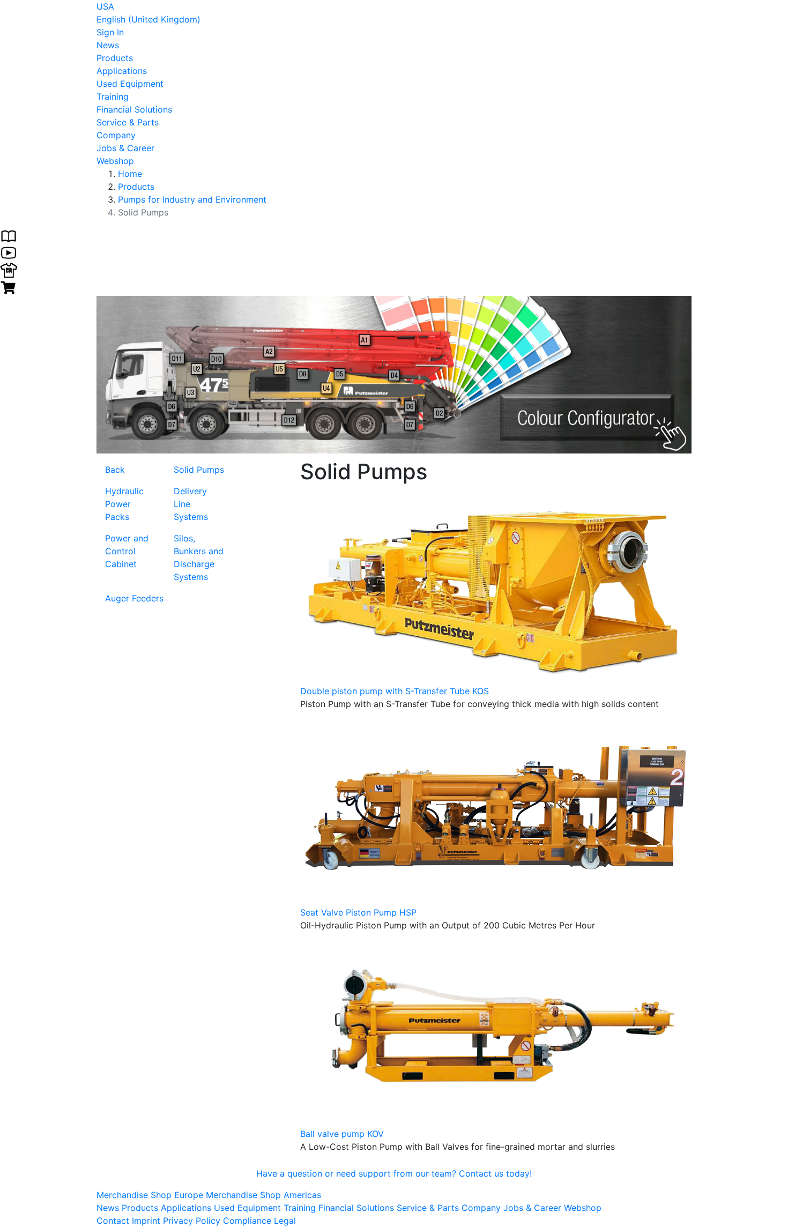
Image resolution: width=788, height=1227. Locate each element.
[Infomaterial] (8, 234)
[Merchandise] (8, 269)
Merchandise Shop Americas (263, 1194)
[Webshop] (8, 286)
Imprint (146, 1220)
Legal (285, 1220)
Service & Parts (127, 122)
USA (105, 6)
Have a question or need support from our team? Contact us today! (394, 1173)
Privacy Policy (191, 1220)
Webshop (115, 160)
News (107, 45)
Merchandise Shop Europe (151, 1194)
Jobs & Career (125, 148)
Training (112, 96)
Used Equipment (129, 83)
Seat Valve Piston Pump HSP (358, 912)
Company (116, 135)
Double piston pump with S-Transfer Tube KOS (394, 691)
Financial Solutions (134, 109)
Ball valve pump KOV (342, 1133)
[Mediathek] (8, 252)
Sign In (110, 32)
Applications (121, 70)
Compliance (247, 1220)
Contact (112, 1220)
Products (114, 58)
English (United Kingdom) (148, 19)
